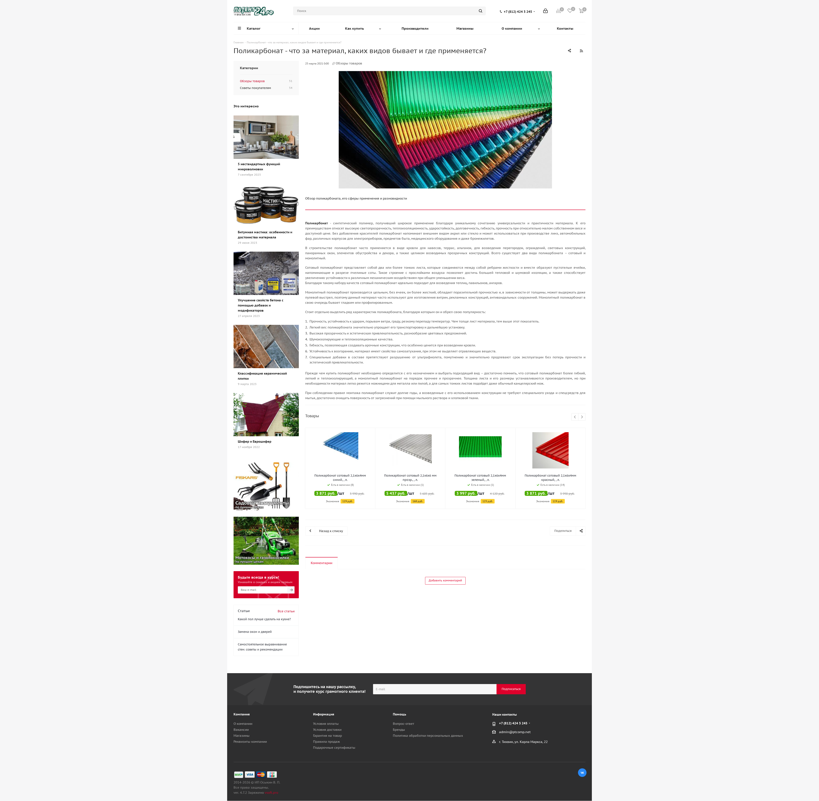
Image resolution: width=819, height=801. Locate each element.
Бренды (399, 730)
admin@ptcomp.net (515, 732)
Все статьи (286, 611)
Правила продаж (326, 742)
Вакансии (241, 730)
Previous (575, 417)
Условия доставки (327, 730)
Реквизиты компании (250, 742)
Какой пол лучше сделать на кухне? (264, 619)
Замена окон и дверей (255, 632)
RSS (581, 51)
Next (581, 417)
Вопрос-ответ (403, 724)
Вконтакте (582, 772)
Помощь (399, 714)
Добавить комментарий (445, 580)
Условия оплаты (326, 724)
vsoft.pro (271, 793)
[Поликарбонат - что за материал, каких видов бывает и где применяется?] (445, 129)
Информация (323, 714)
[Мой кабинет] (545, 10)
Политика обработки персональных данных (428, 736)
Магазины (242, 736)
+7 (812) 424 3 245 (518, 12)
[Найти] (480, 11)
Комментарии (321, 563)
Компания (242, 714)
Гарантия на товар (327, 736)
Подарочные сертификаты (334, 748)
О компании (243, 724)
